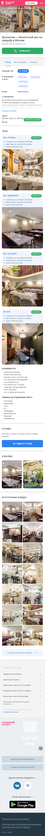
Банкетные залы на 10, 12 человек (22, 685)
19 (41, 186)
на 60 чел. (23, 86)
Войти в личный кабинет (22, 759)
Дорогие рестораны (22, 679)
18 (39, 186)
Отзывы (33, 62)
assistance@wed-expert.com (28, 785)
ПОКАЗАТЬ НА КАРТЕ (32, 120)
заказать (36, 138)
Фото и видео (20, 62)
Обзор (8, 62)
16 (35, 186)
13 (28, 186)
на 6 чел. (22, 77)
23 (25, 188)
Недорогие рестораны (22, 674)
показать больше (9, 111)
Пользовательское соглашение (15, 819)
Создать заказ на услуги (22, 767)
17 (37, 186)
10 (22, 186)
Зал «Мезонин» (11, 195)
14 (30, 186)
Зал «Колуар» (10, 254)
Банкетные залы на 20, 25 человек (22, 691)
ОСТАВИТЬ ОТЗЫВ (22, 443)
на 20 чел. (35, 77)
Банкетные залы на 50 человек (22, 696)
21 (21, 188)
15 (33, 186)
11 (24, 186)
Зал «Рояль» (9, 137)
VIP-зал (6, 312)
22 (23, 188)
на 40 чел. (23, 81)
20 (19, 188)
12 (26, 186)
